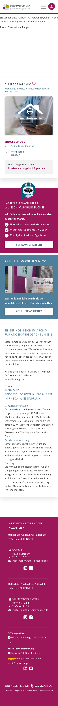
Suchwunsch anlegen (29, 245)
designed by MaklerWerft (44, 686)
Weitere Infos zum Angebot (34, 83)
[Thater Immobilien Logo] (24, 7)
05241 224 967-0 (20, 606)
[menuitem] (42, 7)
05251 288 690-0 (20, 556)
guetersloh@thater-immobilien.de (30, 610)
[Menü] (42, 7)
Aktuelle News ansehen (29, 311)
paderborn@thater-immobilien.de (30, 561)
